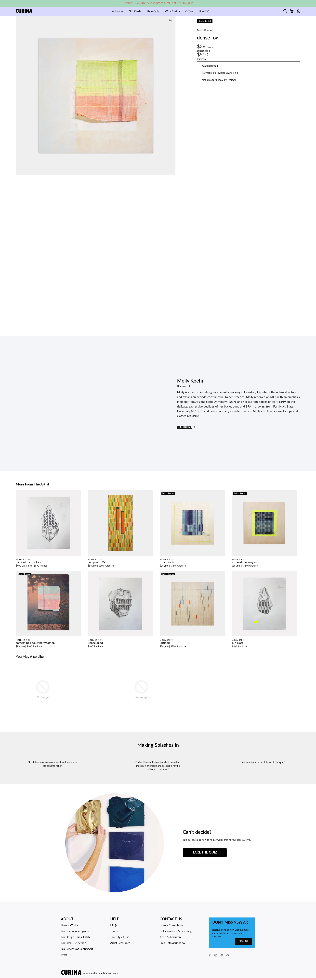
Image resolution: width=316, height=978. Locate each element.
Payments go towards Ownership (220, 73)
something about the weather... (36, 643)
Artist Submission (170, 937)
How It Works (69, 925)
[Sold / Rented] (192, 523)
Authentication (210, 66)
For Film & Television (73, 943)
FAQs (113, 925)
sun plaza (238, 643)
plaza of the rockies (28, 562)
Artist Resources (120, 943)
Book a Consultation (172, 925)
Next (172, 95)
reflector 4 (167, 562)
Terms (114, 931)
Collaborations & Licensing (176, 931)
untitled (165, 643)
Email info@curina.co (172, 943)
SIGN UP (243, 941)
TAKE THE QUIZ (205, 852)
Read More (184, 426)
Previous (19, 95)
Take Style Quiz (119, 937)
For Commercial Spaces (75, 931)
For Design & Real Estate (76, 937)
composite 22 (96, 562)
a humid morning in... (245, 562)
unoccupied (95, 643)
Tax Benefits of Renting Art (77, 949)
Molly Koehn (204, 30)
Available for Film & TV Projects (219, 80)
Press (64, 954)
